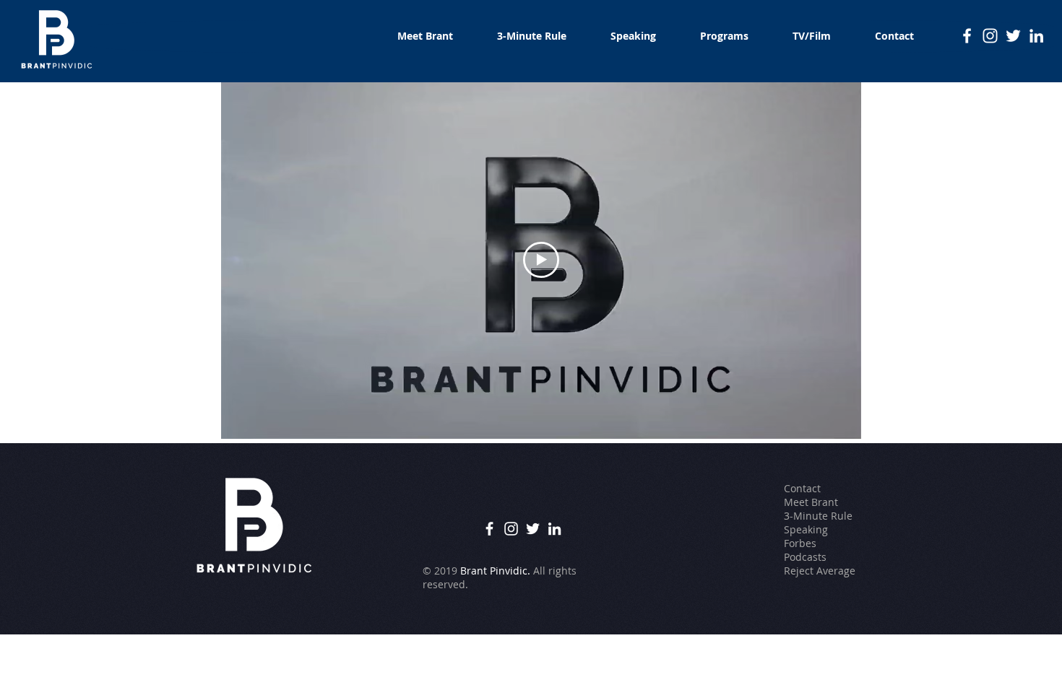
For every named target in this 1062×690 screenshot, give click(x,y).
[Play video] (541, 260)
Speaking (806, 529)
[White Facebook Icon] (967, 35)
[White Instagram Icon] (990, 35)
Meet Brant (811, 502)
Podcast (802, 557)
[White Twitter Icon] (1013, 35)
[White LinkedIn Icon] (1036, 35)
